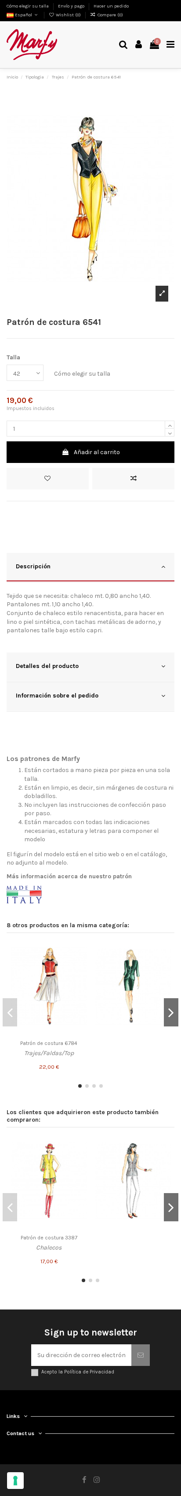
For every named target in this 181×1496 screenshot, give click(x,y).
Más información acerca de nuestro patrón (69, 876)
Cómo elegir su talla (28, 6)
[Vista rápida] (80, 980)
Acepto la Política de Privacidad (77, 1372)
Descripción (33, 566)
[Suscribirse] (140, 1355)
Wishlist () (68, 15)
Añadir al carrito (97, 452)
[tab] (90, 567)
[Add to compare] (133, 478)
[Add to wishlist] (48, 478)
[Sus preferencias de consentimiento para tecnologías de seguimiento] (15, 1480)
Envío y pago (72, 6)
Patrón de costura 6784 (48, 1043)
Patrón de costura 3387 (49, 1238)
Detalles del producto (47, 666)
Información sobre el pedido (57, 695)
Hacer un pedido (111, 6)
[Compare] (80, 965)
